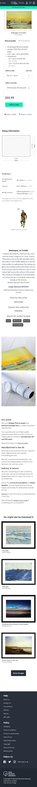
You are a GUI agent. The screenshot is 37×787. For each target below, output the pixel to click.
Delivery (4, 494)
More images (18, 673)
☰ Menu (3, 3)
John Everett (18, 34)
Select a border (11, 83)
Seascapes (18, 310)
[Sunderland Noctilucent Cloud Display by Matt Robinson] (18, 609)
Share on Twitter (26, 114)
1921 (8, 321)
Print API (6, 783)
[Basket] (33, 3)
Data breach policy (9, 740)
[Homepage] (18, 3)
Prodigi (14, 783)
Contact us (7, 703)
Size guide (29, 70)
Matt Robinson (7, 626)
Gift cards (6, 717)
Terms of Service (8, 747)
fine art (26, 321)
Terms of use (7, 737)
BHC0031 (17, 321)
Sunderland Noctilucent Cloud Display (15, 624)
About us (6, 699)
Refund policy (8, 751)
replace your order (20, 500)
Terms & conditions (9, 730)
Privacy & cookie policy (11, 733)
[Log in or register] (26, 3)
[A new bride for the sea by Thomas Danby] (18, 645)
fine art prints (23, 443)
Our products (7, 706)
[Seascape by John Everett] (18, 535)
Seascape (5, 551)
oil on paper (17, 325)
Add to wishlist (11, 114)
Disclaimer (6, 726)
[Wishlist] (30, 3)
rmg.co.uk (24, 762)
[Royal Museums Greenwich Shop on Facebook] (4, 762)
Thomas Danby (7, 662)
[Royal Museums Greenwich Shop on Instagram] (14, 762)
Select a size (18, 70)
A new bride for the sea (10, 660)
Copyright (6, 744)
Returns (6, 713)
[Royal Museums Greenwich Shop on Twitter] (9, 762)
